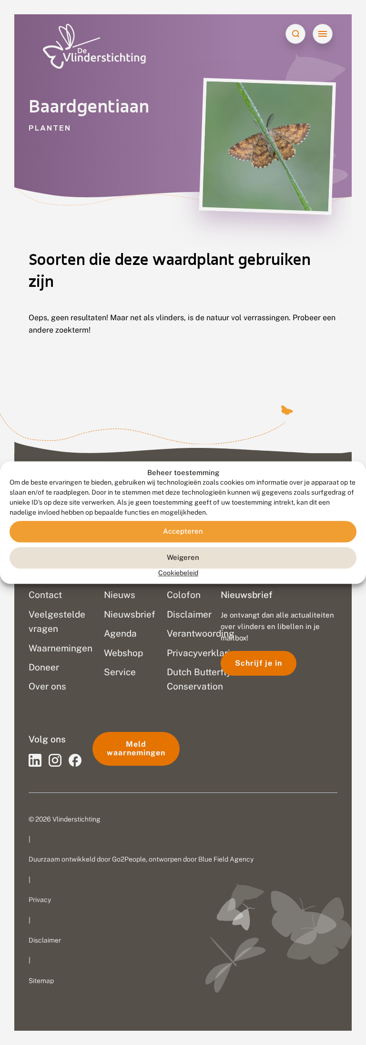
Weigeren (183, 558)
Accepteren (183, 532)
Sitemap (41, 980)
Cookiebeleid (178, 573)
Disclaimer (45, 940)
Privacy (40, 899)
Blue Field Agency (226, 859)
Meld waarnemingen (136, 748)
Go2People (129, 859)
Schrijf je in (258, 663)
